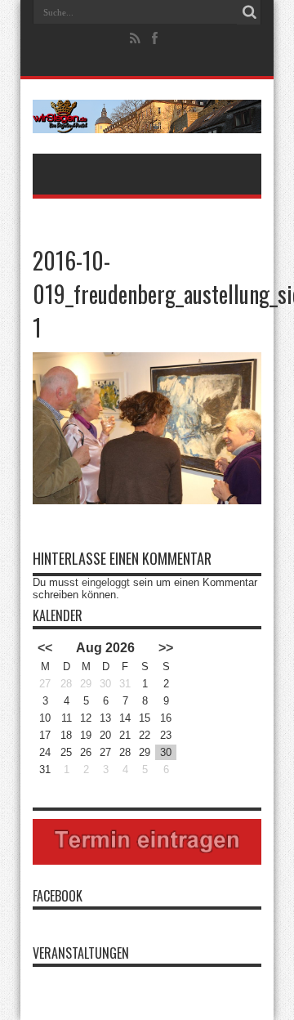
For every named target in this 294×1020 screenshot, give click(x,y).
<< (45, 648)
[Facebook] (155, 38)
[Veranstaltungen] (147, 116)
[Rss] (135, 38)
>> (165, 648)
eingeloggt (106, 582)
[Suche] (249, 12)
